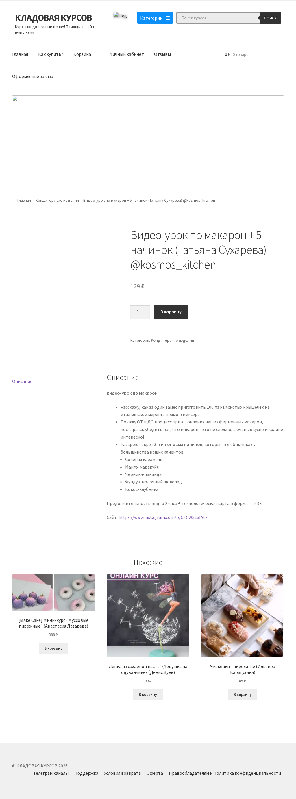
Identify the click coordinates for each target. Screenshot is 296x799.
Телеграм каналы (50, 773)
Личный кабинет (126, 54)
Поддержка (86, 773)
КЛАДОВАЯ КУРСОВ (53, 17)
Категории (151, 18)
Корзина (82, 54)
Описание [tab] (22, 381)
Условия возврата (122, 773)
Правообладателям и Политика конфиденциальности (225, 773)
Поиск (270, 18)
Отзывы (162, 54)
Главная (20, 54)
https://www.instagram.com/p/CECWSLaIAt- (163, 517)
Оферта (155, 773)
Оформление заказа (32, 76)
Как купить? (50, 54)
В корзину (171, 312)
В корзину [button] (53, 648)
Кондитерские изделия (57, 200)
